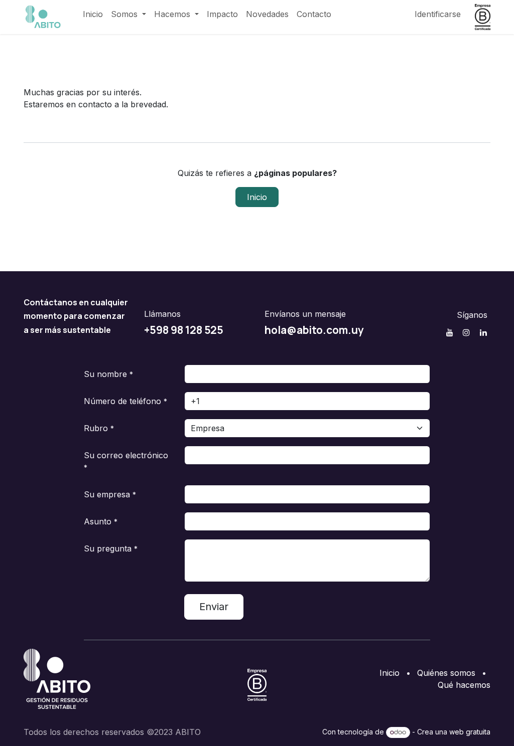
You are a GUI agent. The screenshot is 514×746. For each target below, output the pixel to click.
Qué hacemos (464, 685)
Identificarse (438, 14)
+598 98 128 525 (183, 330)
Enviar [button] (213, 607)
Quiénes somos (446, 673)
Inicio (257, 197)
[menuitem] (93, 14)
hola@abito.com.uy (314, 330)
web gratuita (469, 731)
